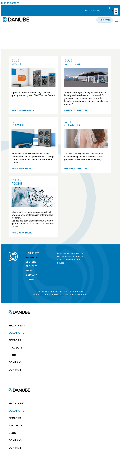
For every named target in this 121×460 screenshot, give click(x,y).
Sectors (31, 262)
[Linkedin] (4, 10)
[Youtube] (11, 10)
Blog (29, 270)
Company (31, 275)
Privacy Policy (59, 291)
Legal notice (42, 291)
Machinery (32, 253)
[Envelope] (111, 253)
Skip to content (10, 2)
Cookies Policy (77, 291)
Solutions (32, 257)
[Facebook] (106, 253)
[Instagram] (18, 10)
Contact (31, 279)
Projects (31, 266)
